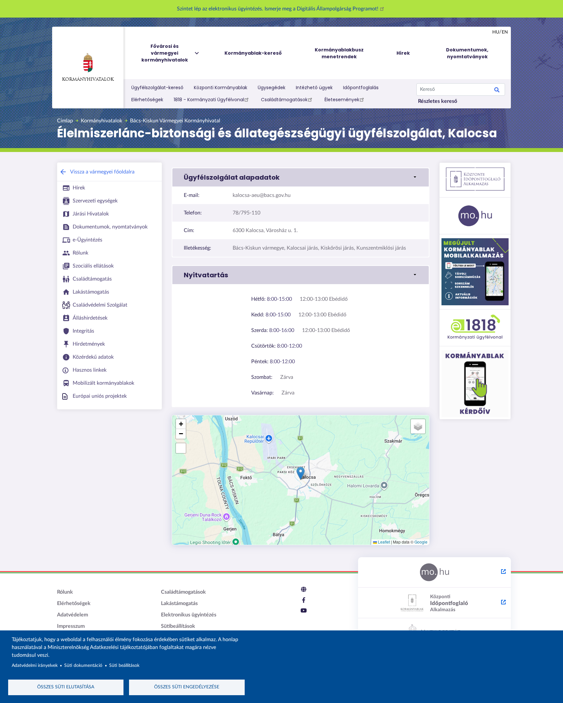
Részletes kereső (437, 101)
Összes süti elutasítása (65, 687)
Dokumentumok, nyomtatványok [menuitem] (467, 53)
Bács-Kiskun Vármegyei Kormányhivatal (175, 120)
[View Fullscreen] (181, 448)
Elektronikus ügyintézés (188, 614)
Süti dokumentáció (83, 665)
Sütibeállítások (178, 626)
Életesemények (342, 99)
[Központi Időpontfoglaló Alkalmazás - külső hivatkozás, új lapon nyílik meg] (434, 603)
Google (420, 541)
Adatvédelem (72, 614)
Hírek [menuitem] (403, 53)
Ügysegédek (271, 87)
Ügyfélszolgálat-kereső (157, 87)
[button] (300, 177)
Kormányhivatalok (88, 79)
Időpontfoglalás (361, 87)
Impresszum (71, 626)
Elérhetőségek (147, 99)
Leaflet (383, 541)
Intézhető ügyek (314, 87)
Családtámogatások (284, 99)
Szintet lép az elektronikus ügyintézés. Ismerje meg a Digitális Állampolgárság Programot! (278, 8)
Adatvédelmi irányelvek (35, 665)
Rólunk (65, 592)
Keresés (496, 91)
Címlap (65, 120)
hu (495, 32)
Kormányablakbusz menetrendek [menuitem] (339, 53)
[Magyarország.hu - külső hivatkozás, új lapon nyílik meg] (434, 572)
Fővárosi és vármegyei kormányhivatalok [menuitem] (164, 53)
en (505, 32)
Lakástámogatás (179, 603)
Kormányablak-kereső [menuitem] (253, 53)
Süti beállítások (124, 665)
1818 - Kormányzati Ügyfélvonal (209, 99)
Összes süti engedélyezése (186, 687)
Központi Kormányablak (220, 87)
